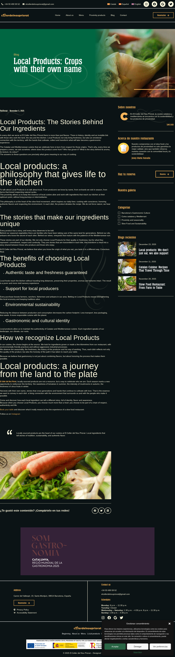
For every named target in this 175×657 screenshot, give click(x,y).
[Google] (162, 4)
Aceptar (115, 646)
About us (69, 15)
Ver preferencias (160, 646)
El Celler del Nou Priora (8, 381)
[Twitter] (171, 4)
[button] (169, 623)
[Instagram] (146, 4)
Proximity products (97, 15)
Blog (113, 15)
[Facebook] (154, 4)
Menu (81, 15)
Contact (123, 15)
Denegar (138, 646)
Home (57, 15)
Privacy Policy (138, 652)
